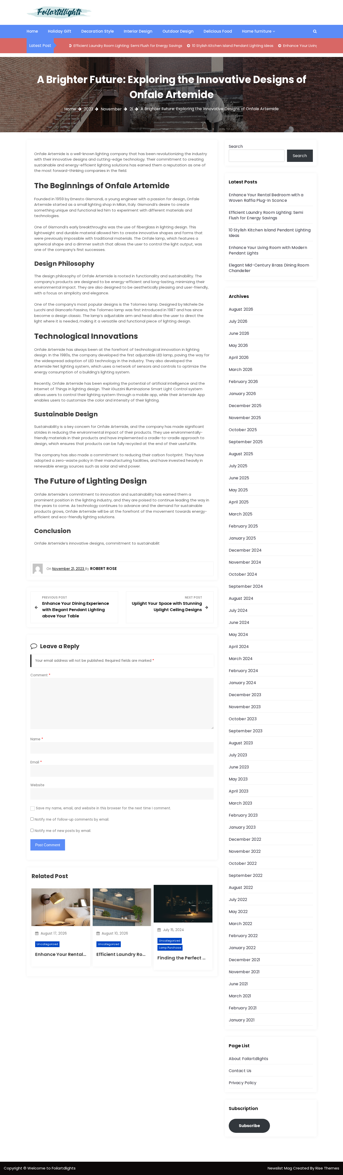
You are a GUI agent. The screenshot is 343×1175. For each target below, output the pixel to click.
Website (37, 785)
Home (32, 31)
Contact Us (240, 1071)
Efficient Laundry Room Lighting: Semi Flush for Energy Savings (104, 45)
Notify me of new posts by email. (63, 830)
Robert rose (103, 568)
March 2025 (241, 514)
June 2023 (239, 767)
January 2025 (242, 538)
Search (236, 146)
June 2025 (239, 478)
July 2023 (238, 755)
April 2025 (239, 502)
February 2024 (243, 671)
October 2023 (243, 719)
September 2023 (246, 731)
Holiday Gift (59, 31)
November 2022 (245, 851)
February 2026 (243, 381)
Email (36, 762)
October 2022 (243, 863)
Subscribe (249, 1126)
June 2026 (239, 333)
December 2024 (245, 550)
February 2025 (243, 526)
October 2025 (243, 430)
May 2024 (238, 634)
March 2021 (240, 996)
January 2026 (242, 394)
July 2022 (238, 899)
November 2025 (245, 418)
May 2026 (238, 345)
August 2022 (241, 887)
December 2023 (245, 695)
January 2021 (242, 1020)
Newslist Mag (280, 1168)
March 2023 (240, 803)
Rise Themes (327, 1168)
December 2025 (245, 406)
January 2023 (242, 827)
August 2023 (241, 743)
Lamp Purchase (170, 948)
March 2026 (241, 369)
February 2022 (243, 936)
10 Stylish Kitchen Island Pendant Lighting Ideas (209, 45)
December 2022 (245, 839)
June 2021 (238, 984)
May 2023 (238, 779)
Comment (40, 675)
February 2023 (243, 815)
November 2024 (245, 562)
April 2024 (239, 646)
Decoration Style (97, 31)
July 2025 (238, 466)
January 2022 (242, 948)
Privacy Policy (243, 1083)
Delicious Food (218, 31)
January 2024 (242, 683)
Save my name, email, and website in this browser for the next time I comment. (103, 808)
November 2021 (244, 972)
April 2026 (239, 357)
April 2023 (239, 791)
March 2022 (240, 924)
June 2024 (239, 622)
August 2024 (241, 598)
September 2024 (246, 586)
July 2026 (238, 321)
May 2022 (238, 912)
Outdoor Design (178, 31)
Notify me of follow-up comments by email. (72, 819)
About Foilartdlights (248, 1059)
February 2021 (243, 1008)
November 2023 (245, 707)
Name (36, 739)
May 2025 (238, 490)
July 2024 (238, 610)
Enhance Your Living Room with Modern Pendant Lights (268, 250)
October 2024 (243, 574)
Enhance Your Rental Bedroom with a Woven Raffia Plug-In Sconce (266, 197)
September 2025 (246, 442)
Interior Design (138, 31)
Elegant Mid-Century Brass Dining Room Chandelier (269, 268)
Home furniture (256, 31)
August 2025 (241, 454)
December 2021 (244, 960)
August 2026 (241, 309)
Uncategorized (47, 944)
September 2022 (246, 875)
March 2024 (241, 659)
